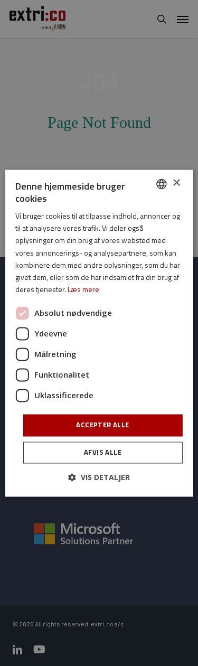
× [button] (176, 183)
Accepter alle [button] (102, 424)
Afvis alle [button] (102, 452)
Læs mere (83, 289)
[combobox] (161, 184)
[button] (99, 477)
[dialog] (99, 333)
